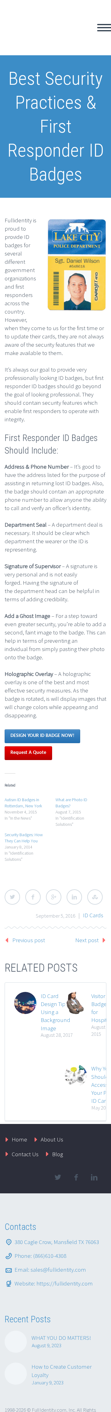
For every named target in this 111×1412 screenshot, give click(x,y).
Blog (57, 1121)
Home (19, 1106)
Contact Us (25, 1121)
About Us (52, 1106)
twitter (57, 1145)
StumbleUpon (95, 864)
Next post (87, 907)
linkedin (94, 1145)
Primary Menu (98, 11)
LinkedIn (74, 864)
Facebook (33, 864)
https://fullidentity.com (64, 1250)
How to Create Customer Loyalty (61, 1338)
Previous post (28, 907)
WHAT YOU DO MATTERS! (61, 1305)
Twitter (12, 864)
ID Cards (93, 882)
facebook (75, 1145)
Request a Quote (28, 720)
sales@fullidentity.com (58, 1237)
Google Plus (53, 864)
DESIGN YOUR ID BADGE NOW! (42, 703)
